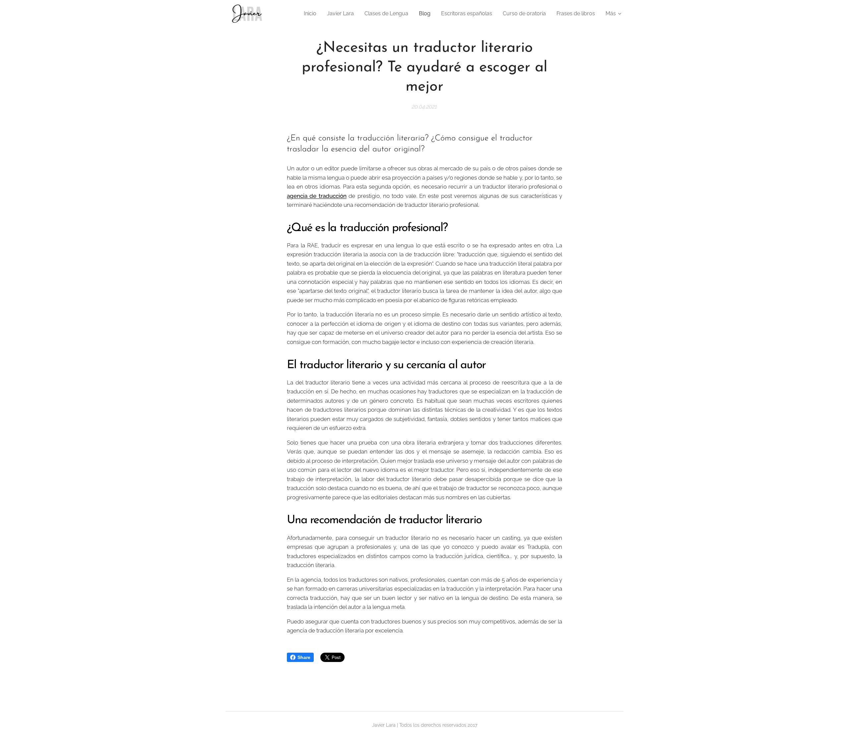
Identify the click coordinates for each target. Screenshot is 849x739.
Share (303, 657)
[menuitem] (312, 13)
